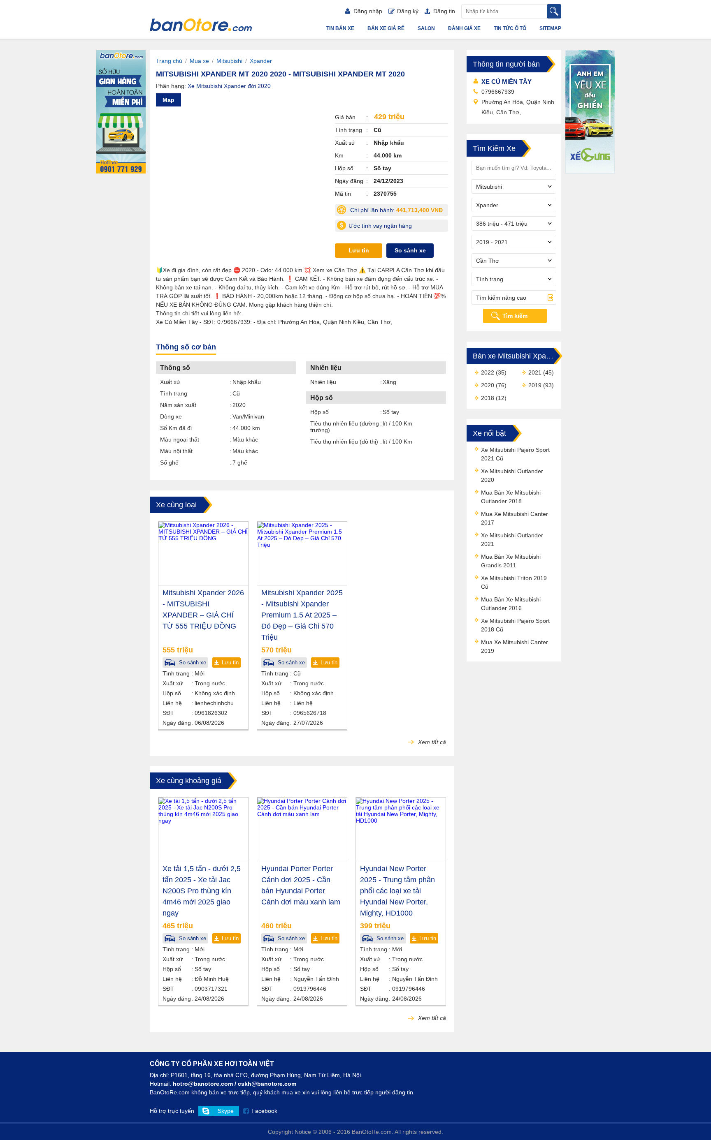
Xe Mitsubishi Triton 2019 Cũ (514, 582)
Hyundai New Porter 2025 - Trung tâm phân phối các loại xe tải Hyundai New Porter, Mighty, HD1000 (397, 891)
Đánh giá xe (464, 28)
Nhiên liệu (323, 382)
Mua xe (199, 61)
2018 (487, 398)
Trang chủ (169, 61)
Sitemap (550, 28)
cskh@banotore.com (267, 1083)
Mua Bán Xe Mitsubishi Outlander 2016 (511, 603)
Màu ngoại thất (179, 439)
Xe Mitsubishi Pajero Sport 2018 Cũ (515, 625)
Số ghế (169, 462)
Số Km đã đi (176, 428)
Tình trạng (173, 393)
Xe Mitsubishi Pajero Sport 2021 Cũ (515, 454)
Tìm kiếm (514, 315)
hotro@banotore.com (203, 1083)
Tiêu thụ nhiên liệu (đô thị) (344, 441)
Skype (226, 1111)
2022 (487, 372)
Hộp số (319, 412)
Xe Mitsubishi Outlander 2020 (512, 475)
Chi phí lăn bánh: (398, 211)
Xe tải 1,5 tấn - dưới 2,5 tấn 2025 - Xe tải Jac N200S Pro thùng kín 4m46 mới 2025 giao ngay (202, 891)
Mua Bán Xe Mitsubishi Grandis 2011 (511, 561)
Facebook (264, 1111)
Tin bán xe (340, 28)
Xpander (261, 61)
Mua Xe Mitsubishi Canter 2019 (514, 646)
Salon (426, 28)
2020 (487, 385)
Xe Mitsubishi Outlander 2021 (512, 539)
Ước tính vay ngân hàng (380, 225)
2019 (534, 385)
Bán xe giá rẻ (385, 28)
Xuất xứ (170, 382)
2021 (534, 372)
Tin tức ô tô (510, 28)
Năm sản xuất (178, 405)
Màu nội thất (176, 451)
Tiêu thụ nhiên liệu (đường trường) (344, 426)
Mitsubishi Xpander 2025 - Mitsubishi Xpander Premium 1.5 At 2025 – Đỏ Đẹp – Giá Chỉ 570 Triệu (302, 615)
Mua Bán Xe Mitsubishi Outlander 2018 (511, 496)
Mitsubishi (229, 61)
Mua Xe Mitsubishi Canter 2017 (514, 518)
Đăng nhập (367, 11)
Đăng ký (407, 11)
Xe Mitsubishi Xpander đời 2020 (229, 86)
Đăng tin (444, 11)
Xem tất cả (431, 742)
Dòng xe (171, 416)
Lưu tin (359, 250)
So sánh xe (410, 250)
